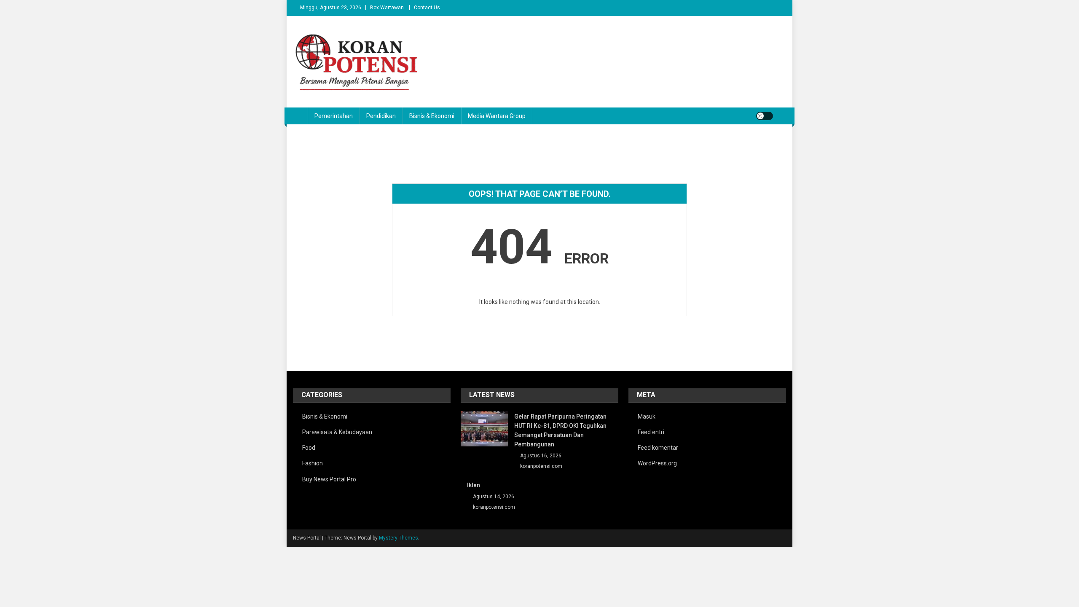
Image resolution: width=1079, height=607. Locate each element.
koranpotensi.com (541, 466)
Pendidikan (381, 116)
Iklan (473, 485)
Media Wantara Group (497, 116)
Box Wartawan (387, 8)
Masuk (646, 416)
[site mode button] (764, 116)
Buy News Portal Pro (329, 479)
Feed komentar (658, 447)
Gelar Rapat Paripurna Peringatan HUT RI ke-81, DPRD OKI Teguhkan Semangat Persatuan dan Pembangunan (560, 430)
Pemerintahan (333, 116)
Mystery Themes (398, 538)
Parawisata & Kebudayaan (337, 432)
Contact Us (427, 8)
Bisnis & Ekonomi (431, 116)
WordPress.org (657, 463)
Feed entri (651, 432)
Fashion (312, 463)
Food (308, 447)
